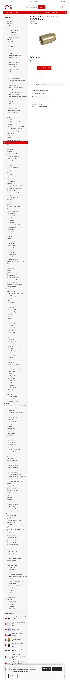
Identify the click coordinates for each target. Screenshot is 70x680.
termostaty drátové (13, 113)
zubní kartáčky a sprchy (14, 364)
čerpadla (9, 23)
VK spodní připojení (13, 124)
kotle (8, 28)
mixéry (9, 319)
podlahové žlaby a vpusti (13, 488)
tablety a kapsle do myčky (14, 520)
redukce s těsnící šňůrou (14, 62)
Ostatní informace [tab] (40, 84)
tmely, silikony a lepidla (14, 586)
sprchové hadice (12, 440)
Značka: (33, 23)
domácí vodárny (12, 567)
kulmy (9, 316)
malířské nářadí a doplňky (14, 558)
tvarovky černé (11, 161)
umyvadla (10, 419)
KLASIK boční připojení (14, 122)
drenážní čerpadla (12, 579)
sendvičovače (11, 332)
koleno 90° (10, 83)
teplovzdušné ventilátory (14, 399)
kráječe (10, 314)
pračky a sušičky (12, 387)
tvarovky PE (10, 165)
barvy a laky (10, 549)
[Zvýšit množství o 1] (36, 67)
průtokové (10, 51)
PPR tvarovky (10, 147)
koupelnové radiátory (13, 131)
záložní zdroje (11, 133)
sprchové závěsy (11, 486)
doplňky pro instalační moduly (15, 412)
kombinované (11, 46)
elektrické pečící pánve (14, 369)
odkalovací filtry (11, 287)
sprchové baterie (12, 472)
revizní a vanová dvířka (13, 266)
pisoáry (10, 426)
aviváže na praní (11, 542)
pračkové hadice (11, 456)
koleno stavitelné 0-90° (14, 94)
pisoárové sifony (12, 255)
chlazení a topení (11, 394)
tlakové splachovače (13, 479)
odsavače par (11, 380)
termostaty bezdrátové (14, 110)
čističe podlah (11, 522)
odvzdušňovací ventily (13, 277)
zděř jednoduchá (12, 74)
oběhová (10, 26)
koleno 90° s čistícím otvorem (15, 87)
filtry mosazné (11, 177)
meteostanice (11, 321)
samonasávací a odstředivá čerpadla (17, 576)
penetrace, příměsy (13, 590)
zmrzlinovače (11, 371)
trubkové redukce (12, 67)
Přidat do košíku (45, 67)
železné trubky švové (13, 158)
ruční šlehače (11, 344)
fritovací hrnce (11, 303)
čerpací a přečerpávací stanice (16, 581)
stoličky (9, 493)
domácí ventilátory (12, 396)
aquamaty (10, 101)
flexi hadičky (10, 268)
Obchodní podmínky (33, 1)
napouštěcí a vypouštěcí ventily (15, 261)
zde (29, 671)
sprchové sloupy (12, 445)
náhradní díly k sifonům (13, 259)
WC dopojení (10, 264)
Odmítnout (46, 669)
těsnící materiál (11, 202)
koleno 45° (10, 90)
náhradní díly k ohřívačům (14, 55)
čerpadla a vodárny (12, 565)
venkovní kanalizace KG (14, 225)
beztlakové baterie (13, 465)
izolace (9, 204)
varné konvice (11, 355)
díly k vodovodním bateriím (15, 481)
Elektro (7, 289)
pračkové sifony (12, 257)
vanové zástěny (11, 433)
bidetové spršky (12, 451)
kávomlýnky (11, 307)
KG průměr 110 (12, 227)
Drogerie (8, 513)
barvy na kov (11, 556)
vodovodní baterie (12, 461)
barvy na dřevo (12, 554)
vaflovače (10, 358)
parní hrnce (11, 326)
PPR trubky (10, 145)
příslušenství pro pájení (13, 273)
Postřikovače (11, 609)
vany (8, 431)
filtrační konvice (12, 367)
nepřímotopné (11, 48)
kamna (9, 39)
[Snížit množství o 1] (36, 69)
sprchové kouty (11, 429)
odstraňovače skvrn (12, 544)
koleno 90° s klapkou (13, 85)
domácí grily (11, 298)
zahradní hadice (12, 602)
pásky (9, 592)
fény (9, 300)
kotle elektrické (12, 32)
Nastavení (13, 676)
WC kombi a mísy (12, 422)
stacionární (10, 53)
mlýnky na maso (12, 323)
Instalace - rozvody (10, 142)
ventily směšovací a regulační (14, 186)
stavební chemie (11, 583)
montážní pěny (11, 588)
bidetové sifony (12, 252)
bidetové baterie (12, 463)
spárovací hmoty (12, 597)
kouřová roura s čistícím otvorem (16, 81)
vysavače (10, 390)
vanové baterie (12, 470)
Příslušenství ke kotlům (13, 138)
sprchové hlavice (12, 438)
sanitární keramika (12, 415)
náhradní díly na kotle (13, 37)
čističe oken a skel (12, 538)
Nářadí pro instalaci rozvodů (14, 284)
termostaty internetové (14, 115)
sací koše (9, 179)
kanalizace (10, 209)
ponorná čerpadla (12, 572)
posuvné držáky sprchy (14, 449)
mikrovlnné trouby (12, 383)
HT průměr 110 (12, 222)
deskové (10, 119)
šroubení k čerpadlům (13, 282)
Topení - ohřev (9, 21)
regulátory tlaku (11, 275)
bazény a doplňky (11, 560)
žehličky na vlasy (12, 376)
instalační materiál (12, 58)
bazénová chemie (12, 563)
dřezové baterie (12, 506)
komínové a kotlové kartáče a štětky (17, 97)
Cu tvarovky (10, 149)
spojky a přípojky (12, 604)
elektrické (10, 44)
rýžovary (10, 337)
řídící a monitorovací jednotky (15, 574)
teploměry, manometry (13, 197)
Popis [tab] (32, 84)
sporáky (10, 392)
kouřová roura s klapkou (14, 78)
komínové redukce (12, 65)
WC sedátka (10, 458)
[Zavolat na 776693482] (7, 1)
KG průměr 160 (12, 232)
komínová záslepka (13, 69)
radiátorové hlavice (12, 190)
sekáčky (10, 353)
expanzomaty (11, 103)
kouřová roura (11, 76)
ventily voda (10, 170)
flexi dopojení (11, 250)
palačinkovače (11, 339)
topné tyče (10, 136)
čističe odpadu (11, 535)
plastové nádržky (12, 417)
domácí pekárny (12, 296)
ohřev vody (10, 42)
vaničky (9, 454)
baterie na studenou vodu (14, 474)
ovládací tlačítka (12, 410)
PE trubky (9, 163)
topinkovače (11, 335)
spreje (9, 595)
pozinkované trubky (12, 154)
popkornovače (11, 328)
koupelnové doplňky (12, 490)
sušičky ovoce (11, 348)
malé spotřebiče (11, 291)
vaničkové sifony (12, 243)
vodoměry (10, 200)
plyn (8, 172)
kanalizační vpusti (12, 236)
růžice (9, 71)
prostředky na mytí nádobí (14, 518)
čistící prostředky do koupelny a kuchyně (15, 530)
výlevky (10, 424)
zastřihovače (11, 362)
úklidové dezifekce (12, 515)
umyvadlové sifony (13, 245)
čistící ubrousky (11, 533)
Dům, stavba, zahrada (11, 547)
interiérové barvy (12, 551)
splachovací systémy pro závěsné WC (17, 406)
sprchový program (12, 435)
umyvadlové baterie (13, 467)
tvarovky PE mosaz (13, 168)
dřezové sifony (12, 248)
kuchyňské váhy (12, 312)
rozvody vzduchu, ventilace (14, 206)
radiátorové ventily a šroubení (15, 193)
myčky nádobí (11, 385)
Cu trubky (9, 151)
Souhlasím (57, 669)
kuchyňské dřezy (11, 497)
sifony (9, 239)
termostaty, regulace (12, 106)
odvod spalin (10, 60)
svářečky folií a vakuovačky (15, 351)
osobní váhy (11, 330)
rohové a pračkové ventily (14, 188)
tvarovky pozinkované (13, 156)
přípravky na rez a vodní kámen (15, 527)
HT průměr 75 (11, 220)
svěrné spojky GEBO (12, 184)
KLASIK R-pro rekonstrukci (15, 129)
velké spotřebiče (11, 378)
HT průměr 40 (11, 216)
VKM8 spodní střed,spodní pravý (16, 126)
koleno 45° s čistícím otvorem (15, 92)
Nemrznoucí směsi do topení (14, 140)
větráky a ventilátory (13, 401)
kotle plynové (11, 35)
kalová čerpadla (12, 570)
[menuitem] (8, 12)
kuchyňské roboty (12, 309)
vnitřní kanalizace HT (13, 211)
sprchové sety (11, 442)
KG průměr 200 (12, 234)
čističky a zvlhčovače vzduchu (15, 293)
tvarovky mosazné (12, 174)
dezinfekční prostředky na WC (15, 525)
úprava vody (10, 271)
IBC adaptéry (11, 606)
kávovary (10, 305)
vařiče (9, 360)
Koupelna (8, 403)
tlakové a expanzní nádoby (14, 99)
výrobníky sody (12, 341)
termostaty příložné (13, 108)
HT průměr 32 (11, 213)
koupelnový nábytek (12, 483)
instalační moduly (12, 408)
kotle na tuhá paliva (13, 30)
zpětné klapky (11, 181)
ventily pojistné (11, 195)
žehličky (10, 374)
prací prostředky (11, 540)
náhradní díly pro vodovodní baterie (17, 477)
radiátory (9, 117)
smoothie (10, 346)
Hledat (42, 7)
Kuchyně (8, 495)
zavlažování (10, 599)
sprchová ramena (12, 447)
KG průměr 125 (12, 229)
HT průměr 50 (11, 218)
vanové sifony (11, 241)
